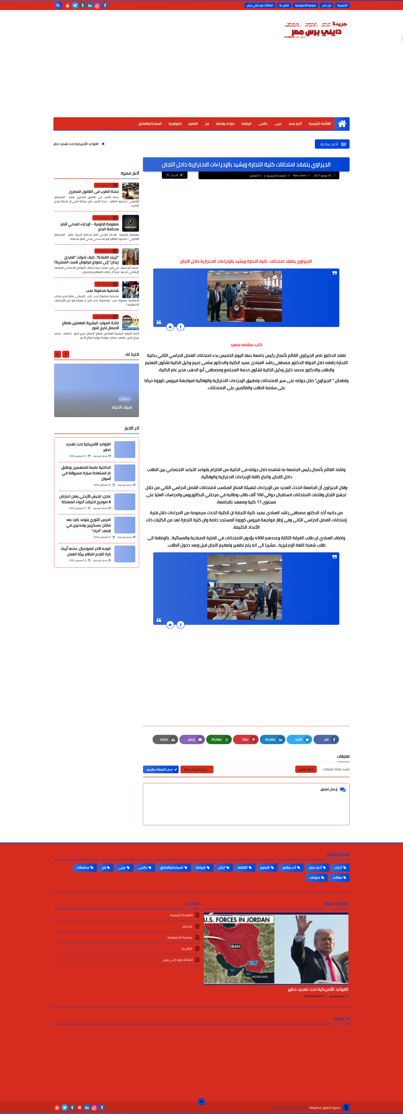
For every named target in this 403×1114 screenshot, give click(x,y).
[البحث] (58, 5)
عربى (278, 123)
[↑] (201, 1101)
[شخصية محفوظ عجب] (130, 289)
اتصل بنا (284, 5)
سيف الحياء (122, 407)
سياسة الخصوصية (305, 5)
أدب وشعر (289, 867)
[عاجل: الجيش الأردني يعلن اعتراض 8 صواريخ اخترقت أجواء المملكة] (124, 501)
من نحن (326, 5)
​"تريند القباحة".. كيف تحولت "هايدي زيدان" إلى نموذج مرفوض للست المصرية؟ (86, 259)
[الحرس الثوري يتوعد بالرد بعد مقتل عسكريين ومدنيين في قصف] (124, 525)
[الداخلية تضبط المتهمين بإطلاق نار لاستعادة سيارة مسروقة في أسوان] (124, 472)
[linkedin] (90, 5)
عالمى (263, 123)
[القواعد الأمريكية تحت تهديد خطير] (124, 449)
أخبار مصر (295, 123)
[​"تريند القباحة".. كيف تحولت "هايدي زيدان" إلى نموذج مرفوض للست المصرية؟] (130, 256)
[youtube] (67, 5)
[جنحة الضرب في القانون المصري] (130, 190)
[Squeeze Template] (346, 1107)
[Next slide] (57, 354)
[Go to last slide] (65, 354)
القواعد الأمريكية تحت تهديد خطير (111, 144)
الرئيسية (342, 5)
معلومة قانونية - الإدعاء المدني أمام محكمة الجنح (90, 226)
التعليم (193, 123)
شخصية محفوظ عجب (102, 290)
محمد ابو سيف (337, 996)
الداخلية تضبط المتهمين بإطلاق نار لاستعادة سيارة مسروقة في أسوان (86, 473)
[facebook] (105, 5)
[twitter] (75, 5)
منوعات (315, 877)
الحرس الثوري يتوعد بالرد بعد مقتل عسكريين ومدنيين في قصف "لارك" (88, 525)
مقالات (337, 877)
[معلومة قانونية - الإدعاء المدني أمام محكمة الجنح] (130, 223)
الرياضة (246, 123)
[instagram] (97, 5)
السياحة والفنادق (150, 123)
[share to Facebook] (181, 327)
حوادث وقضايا (225, 123)
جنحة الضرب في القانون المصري (94, 191)
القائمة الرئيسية (320, 123)
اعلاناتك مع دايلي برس (260, 5)
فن (207, 123)
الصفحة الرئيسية (276, 175)
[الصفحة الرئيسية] (342, 123)
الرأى (221, 867)
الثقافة (243, 867)
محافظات (82, 867)
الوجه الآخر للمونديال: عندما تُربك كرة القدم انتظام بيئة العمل (86, 551)
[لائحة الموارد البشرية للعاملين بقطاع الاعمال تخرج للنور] (130, 322)
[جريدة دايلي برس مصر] (316, 29)
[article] (96, 390)
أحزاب (338, 867)
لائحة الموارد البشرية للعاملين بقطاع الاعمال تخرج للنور (90, 325)
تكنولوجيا (175, 123)
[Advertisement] (201, 82)
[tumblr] (82, 5)
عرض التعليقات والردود (159, 769)
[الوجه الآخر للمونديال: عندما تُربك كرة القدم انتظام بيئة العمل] (124, 554)
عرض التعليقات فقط (196, 769)
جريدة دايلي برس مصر (289, 1107)
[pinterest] (79, 1107)
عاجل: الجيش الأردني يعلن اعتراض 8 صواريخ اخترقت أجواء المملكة (85, 499)
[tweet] (170, 327)
